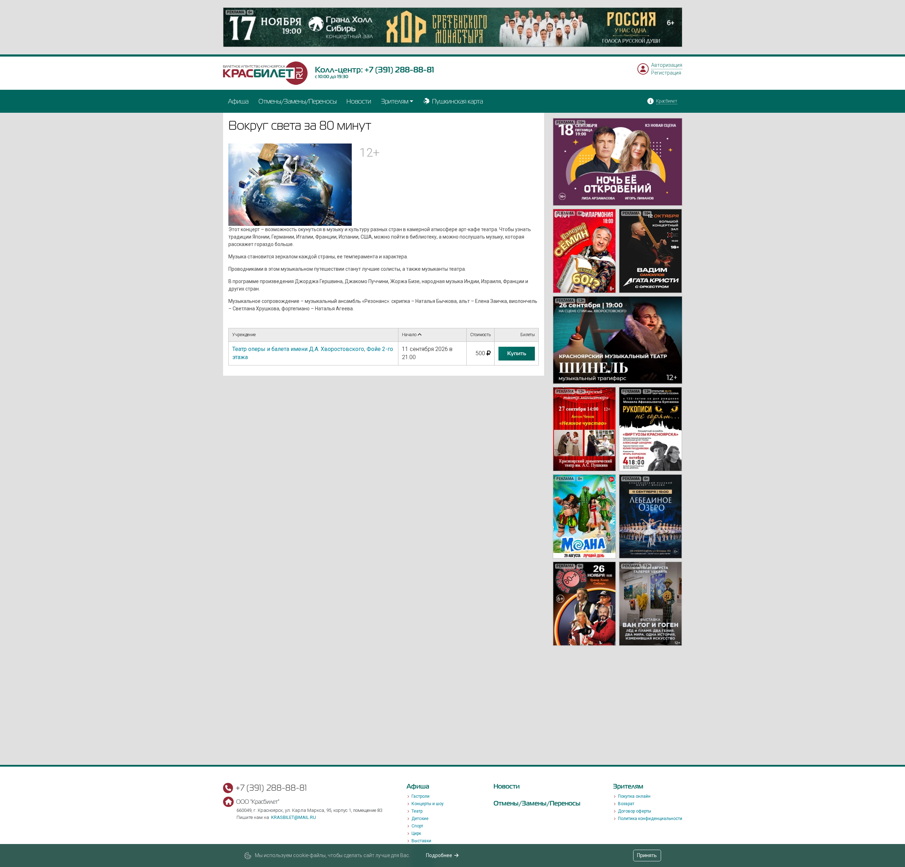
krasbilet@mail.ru (293, 817)
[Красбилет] (265, 73)
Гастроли (420, 796)
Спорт (417, 826)
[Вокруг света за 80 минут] (290, 184)
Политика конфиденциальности (650, 818)
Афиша (238, 101)
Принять (647, 855)
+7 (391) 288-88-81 (399, 69)
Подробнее (439, 855)
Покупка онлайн (634, 796)
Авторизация (666, 65)
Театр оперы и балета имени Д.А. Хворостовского (298, 349)
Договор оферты (634, 811)
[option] (452, 27)
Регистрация (666, 73)
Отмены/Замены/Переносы (297, 101)
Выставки (421, 840)
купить (516, 353)
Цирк (416, 833)
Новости (358, 101)
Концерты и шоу (427, 803)
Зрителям (394, 101)
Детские (419, 818)
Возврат (626, 803)
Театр (416, 811)
